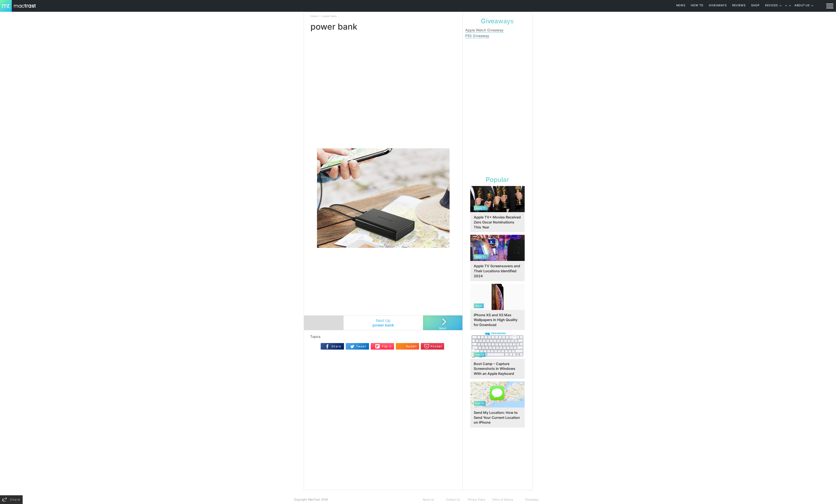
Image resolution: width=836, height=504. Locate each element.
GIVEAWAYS (718, 5)
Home (314, 16)
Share (336, 346)
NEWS (680, 5)
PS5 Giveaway (477, 36)
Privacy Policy (476, 499)
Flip (377, 345)
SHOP (755, 5)
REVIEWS (739, 5)
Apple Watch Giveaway (484, 30)
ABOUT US (802, 5)
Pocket (436, 346)
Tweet (361, 346)
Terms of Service (502, 499)
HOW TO (697, 5)
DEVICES (771, 5)
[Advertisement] (383, 135)
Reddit (411, 346)
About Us (428, 499)
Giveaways (532, 499)
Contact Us (453, 499)
